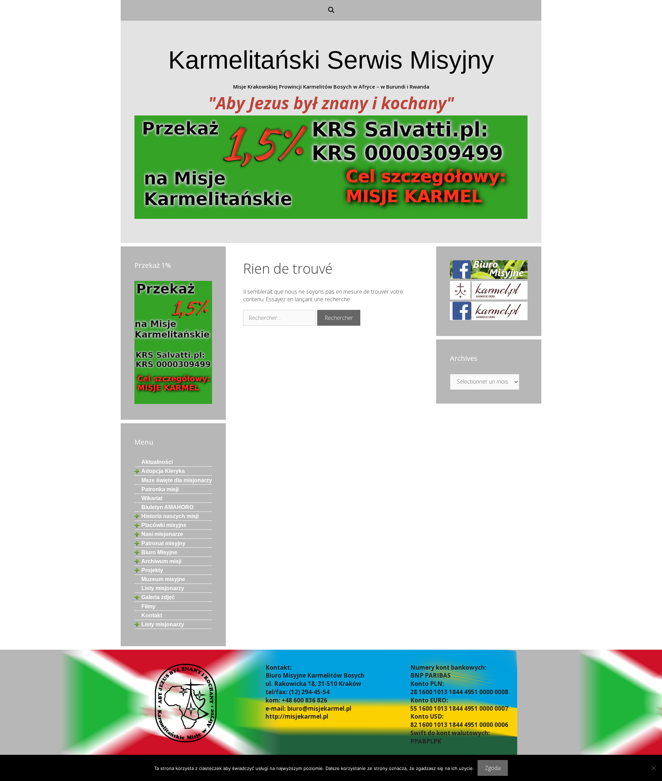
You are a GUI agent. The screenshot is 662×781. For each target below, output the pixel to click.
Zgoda (493, 768)
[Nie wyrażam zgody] (653, 767)
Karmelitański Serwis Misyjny (331, 60)
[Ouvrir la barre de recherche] (331, 10)
